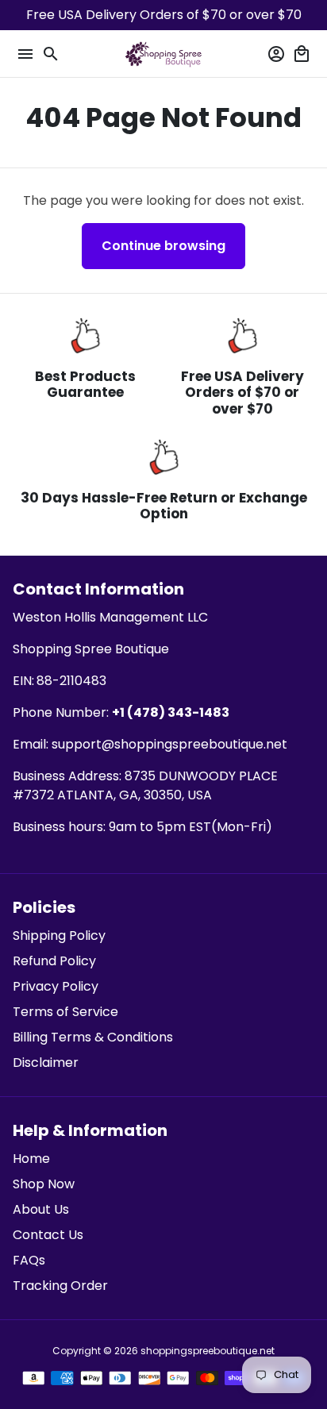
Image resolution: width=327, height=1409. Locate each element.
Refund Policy (54, 961)
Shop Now (44, 1184)
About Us (41, 1209)
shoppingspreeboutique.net (207, 1350)
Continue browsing (163, 246)
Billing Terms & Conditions (93, 1037)
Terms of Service (65, 1012)
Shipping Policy (59, 935)
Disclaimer (46, 1062)
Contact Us (48, 1235)
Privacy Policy (55, 986)
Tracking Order (60, 1285)
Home (31, 1158)
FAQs (29, 1260)
